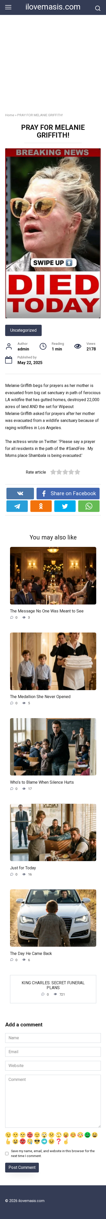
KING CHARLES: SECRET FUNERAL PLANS (53, 985)
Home (9, 115)
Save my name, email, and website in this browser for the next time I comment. (53, 1153)
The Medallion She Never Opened (40, 696)
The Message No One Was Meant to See (47, 611)
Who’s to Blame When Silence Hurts (42, 782)
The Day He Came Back (31, 953)
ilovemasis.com (53, 7)
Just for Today (23, 867)
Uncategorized (23, 330)
